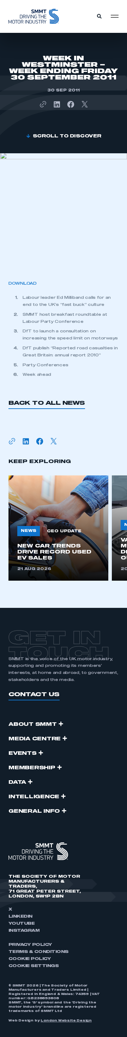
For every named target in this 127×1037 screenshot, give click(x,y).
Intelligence (33, 796)
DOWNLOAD (22, 283)
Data (17, 782)
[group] (58, 528)
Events (22, 753)
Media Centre (34, 738)
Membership (31, 767)
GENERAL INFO (34, 811)
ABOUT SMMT (32, 724)
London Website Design (66, 1020)
